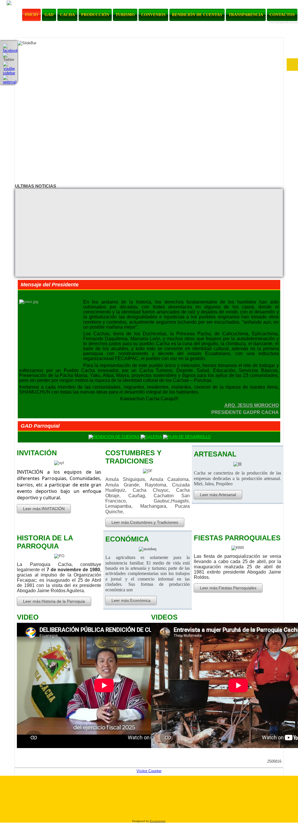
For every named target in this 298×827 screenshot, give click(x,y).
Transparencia (245, 15)
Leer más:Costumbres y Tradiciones (144, 522)
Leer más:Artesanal (218, 494)
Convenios (153, 15)
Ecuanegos (157, 821)
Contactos (282, 15)
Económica (127, 539)
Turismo (125, 15)
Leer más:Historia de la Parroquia (54, 601)
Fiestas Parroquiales (237, 538)
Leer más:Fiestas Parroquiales (228, 588)
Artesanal (215, 454)
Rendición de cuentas (197, 15)
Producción (95, 15)
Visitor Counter (149, 771)
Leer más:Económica (130, 600)
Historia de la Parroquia (45, 542)
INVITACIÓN (37, 453)
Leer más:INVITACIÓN (44, 508)
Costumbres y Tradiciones (133, 457)
